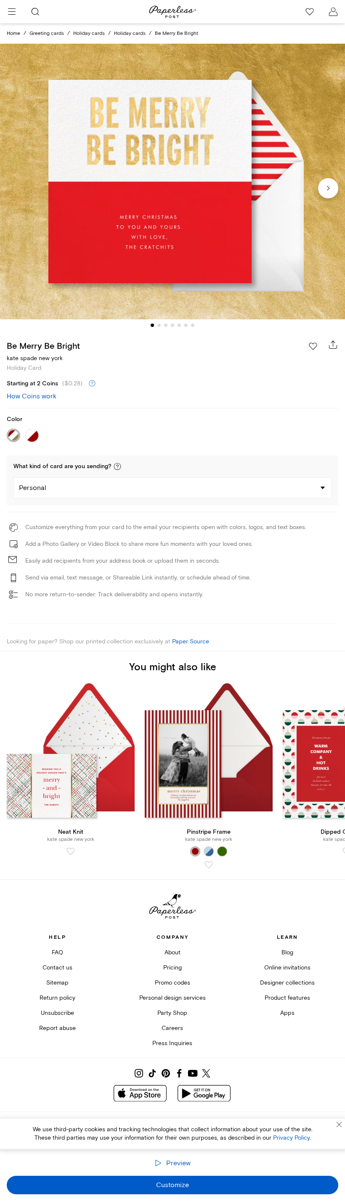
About (172, 952)
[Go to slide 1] (152, 325)
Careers (172, 1028)
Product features (287, 997)
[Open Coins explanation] (92, 383)
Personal (32, 488)
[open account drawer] (333, 12)
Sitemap (57, 982)
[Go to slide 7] (192, 325)
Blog (287, 952)
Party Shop (172, 1013)
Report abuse (57, 1028)
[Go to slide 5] (179, 325)
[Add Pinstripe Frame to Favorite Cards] (209, 865)
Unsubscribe (57, 1013)
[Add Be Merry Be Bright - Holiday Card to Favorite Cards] (313, 346)
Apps (287, 1013)
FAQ (57, 952)
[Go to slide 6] (186, 325)
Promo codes (172, 982)
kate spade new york (35, 358)
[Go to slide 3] (165, 325)
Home (13, 33)
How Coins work (31, 396)
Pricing (172, 967)
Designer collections (287, 982)
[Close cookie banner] (339, 1124)
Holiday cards (89, 33)
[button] (117, 466)
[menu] (12, 12)
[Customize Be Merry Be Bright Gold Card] (172, 181)
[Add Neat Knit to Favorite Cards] (71, 851)
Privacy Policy (291, 1137)
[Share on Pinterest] (166, 1073)
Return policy (57, 997)
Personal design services (172, 997)
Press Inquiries (172, 1043)
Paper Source (190, 641)
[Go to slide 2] (159, 325)
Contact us (57, 967)
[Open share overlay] (333, 345)
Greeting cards (46, 33)
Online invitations (287, 967)
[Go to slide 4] (172, 325)
